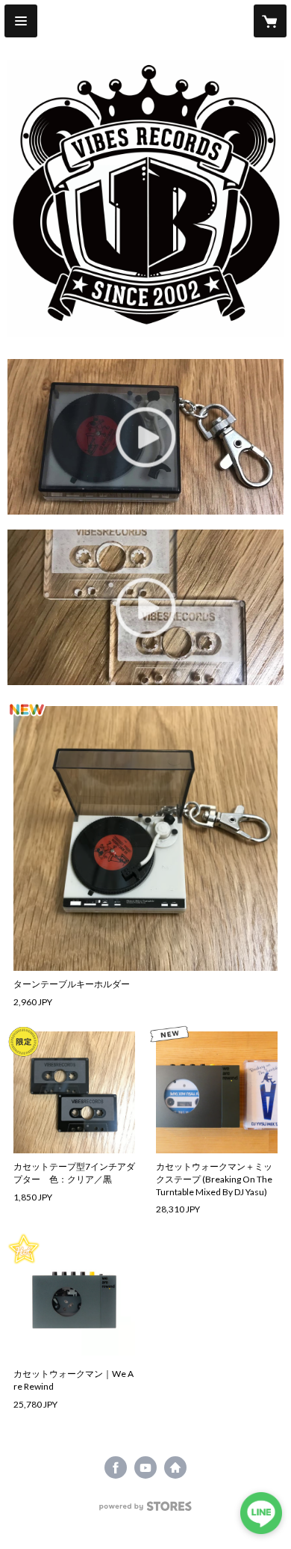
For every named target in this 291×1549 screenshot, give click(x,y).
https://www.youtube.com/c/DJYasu (145, 1467)
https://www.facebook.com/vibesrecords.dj (115, 1467)
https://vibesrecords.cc (175, 1467)
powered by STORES (146, 1510)
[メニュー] (20, 20)
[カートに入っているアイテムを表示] (270, 20)
